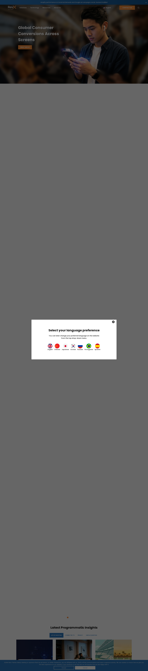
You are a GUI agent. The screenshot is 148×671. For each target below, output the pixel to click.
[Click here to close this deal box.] (74, 322)
